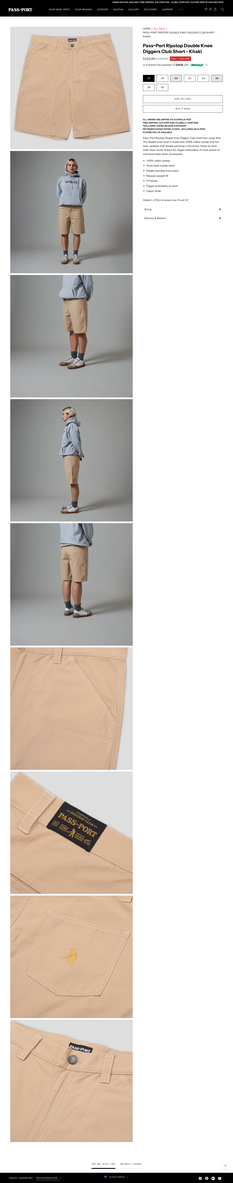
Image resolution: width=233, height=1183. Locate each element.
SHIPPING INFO (26, 1178)
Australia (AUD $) (117, 1177)
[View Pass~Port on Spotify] (213, 1178)
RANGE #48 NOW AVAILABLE (86, 2)
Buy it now (183, 108)
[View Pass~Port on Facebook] (207, 1178)
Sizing (147, 209)
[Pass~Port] (20, 9)
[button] (222, 10)
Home (146, 28)
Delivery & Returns (155, 218)
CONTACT (13, 1178)
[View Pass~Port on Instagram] (200, 1178)
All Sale (159, 28)
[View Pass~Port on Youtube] (220, 1178)
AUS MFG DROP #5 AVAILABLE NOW (168, 2)
